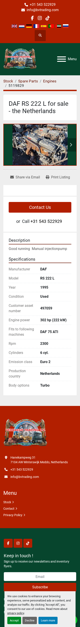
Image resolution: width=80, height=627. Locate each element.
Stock (7, 502)
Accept (14, 620)
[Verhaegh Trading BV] (25, 433)
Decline (29, 620)
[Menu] (61, 59)
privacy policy (15, 613)
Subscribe (40, 587)
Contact (8, 508)
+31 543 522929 (43, 4)
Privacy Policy (12, 515)
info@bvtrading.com (43, 10)
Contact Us (40, 207)
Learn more (48, 620)
